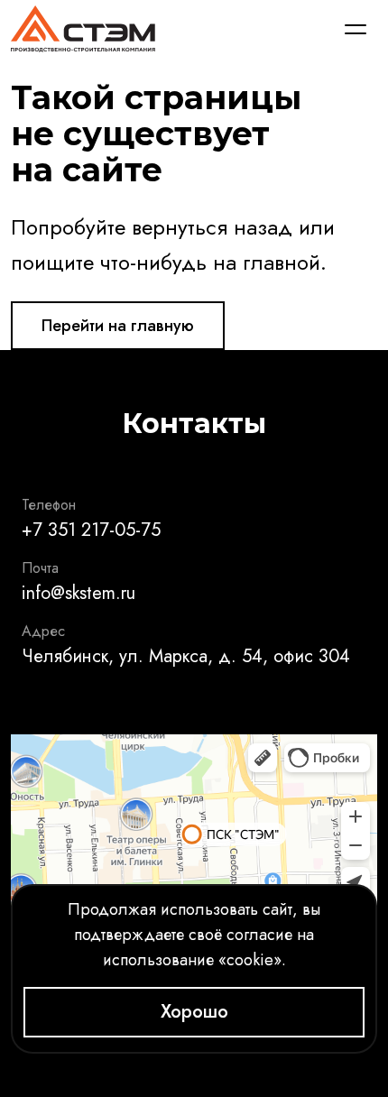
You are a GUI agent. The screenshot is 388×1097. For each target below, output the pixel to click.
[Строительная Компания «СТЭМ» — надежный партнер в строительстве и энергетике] (83, 28)
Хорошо (194, 1012)
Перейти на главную (118, 325)
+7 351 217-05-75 (91, 530)
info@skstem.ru (78, 593)
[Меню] (355, 29)
